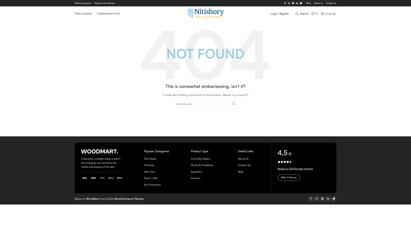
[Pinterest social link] (293, 3)
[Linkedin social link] (297, 3)
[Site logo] (205, 13)
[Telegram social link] (301, 3)
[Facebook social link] (285, 3)
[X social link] (289, 3)
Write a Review (289, 177)
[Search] (234, 104)
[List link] (157, 159)
